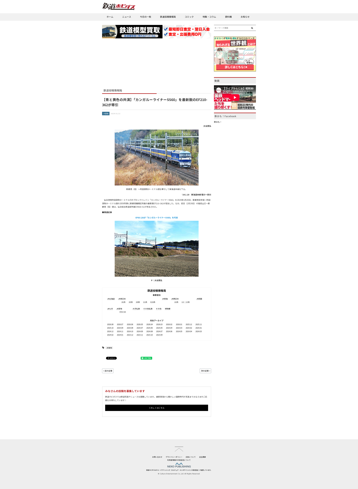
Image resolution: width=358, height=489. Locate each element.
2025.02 (189, 327)
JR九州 (110, 308)
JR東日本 (122, 298)
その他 (158, 308)
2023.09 (159, 334)
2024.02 (110, 334)
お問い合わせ (157, 457)
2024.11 (120, 331)
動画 (217, 80)
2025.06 (149, 327)
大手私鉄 (136, 308)
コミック (189, 16)
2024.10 (130, 331)
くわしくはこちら (156, 407)
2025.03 (179, 327)
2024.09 (140, 331)
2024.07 (159, 331)
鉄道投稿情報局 (168, 16)
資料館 (228, 16)
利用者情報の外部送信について (179, 460)
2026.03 (159, 324)
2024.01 (120, 334)
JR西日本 (175, 298)
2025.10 (110, 327)
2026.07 (120, 324)
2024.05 (179, 331)
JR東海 (165, 298)
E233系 (152, 302)
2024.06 (169, 331)
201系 (123, 302)
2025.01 (199, 327)
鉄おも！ (218, 121)
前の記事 (108, 370)
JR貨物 (105, 113)
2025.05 (159, 327)
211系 (145, 302)
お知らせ (245, 16)
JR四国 (199, 298)
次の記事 (205, 370)
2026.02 (169, 324)
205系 (131, 302)
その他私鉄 (147, 308)
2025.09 (120, 327)
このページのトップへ (179, 449)
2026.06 (130, 324)
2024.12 (110, 331)
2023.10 (149, 334)
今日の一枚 (145, 16)
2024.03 (199, 331)
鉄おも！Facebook (225, 116)
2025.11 (199, 324)
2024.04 (189, 331)
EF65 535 (123, 312)
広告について (191, 457)
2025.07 (140, 327)
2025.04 (169, 327)
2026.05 (140, 324)
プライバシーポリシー (174, 457)
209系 (138, 302)
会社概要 (202, 457)
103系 (176, 302)
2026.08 (110, 324)
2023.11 (140, 334)
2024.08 (149, 331)
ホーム (110, 16)
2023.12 (130, 334)
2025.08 (130, 327)
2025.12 (189, 324)
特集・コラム (209, 16)
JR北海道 (111, 298)
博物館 (167, 308)
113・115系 (186, 302)
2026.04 (149, 324)
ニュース (126, 16)
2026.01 (179, 324)
